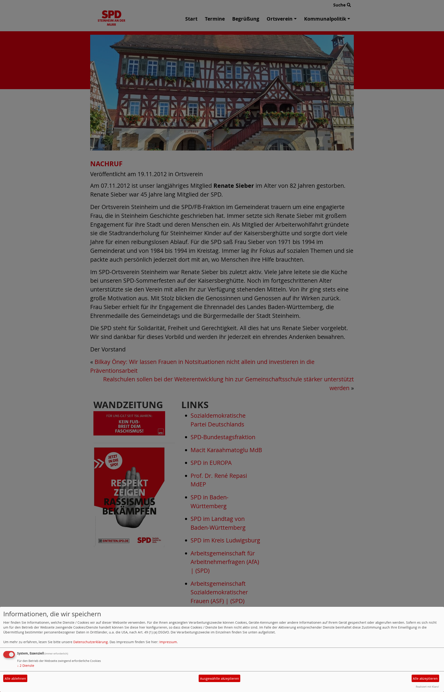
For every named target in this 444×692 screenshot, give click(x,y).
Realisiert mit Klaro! (427, 686)
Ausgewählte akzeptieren (219, 678)
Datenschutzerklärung (90, 642)
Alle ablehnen (15, 678)
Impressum (168, 642)
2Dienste (25, 665)
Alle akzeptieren (425, 678)
